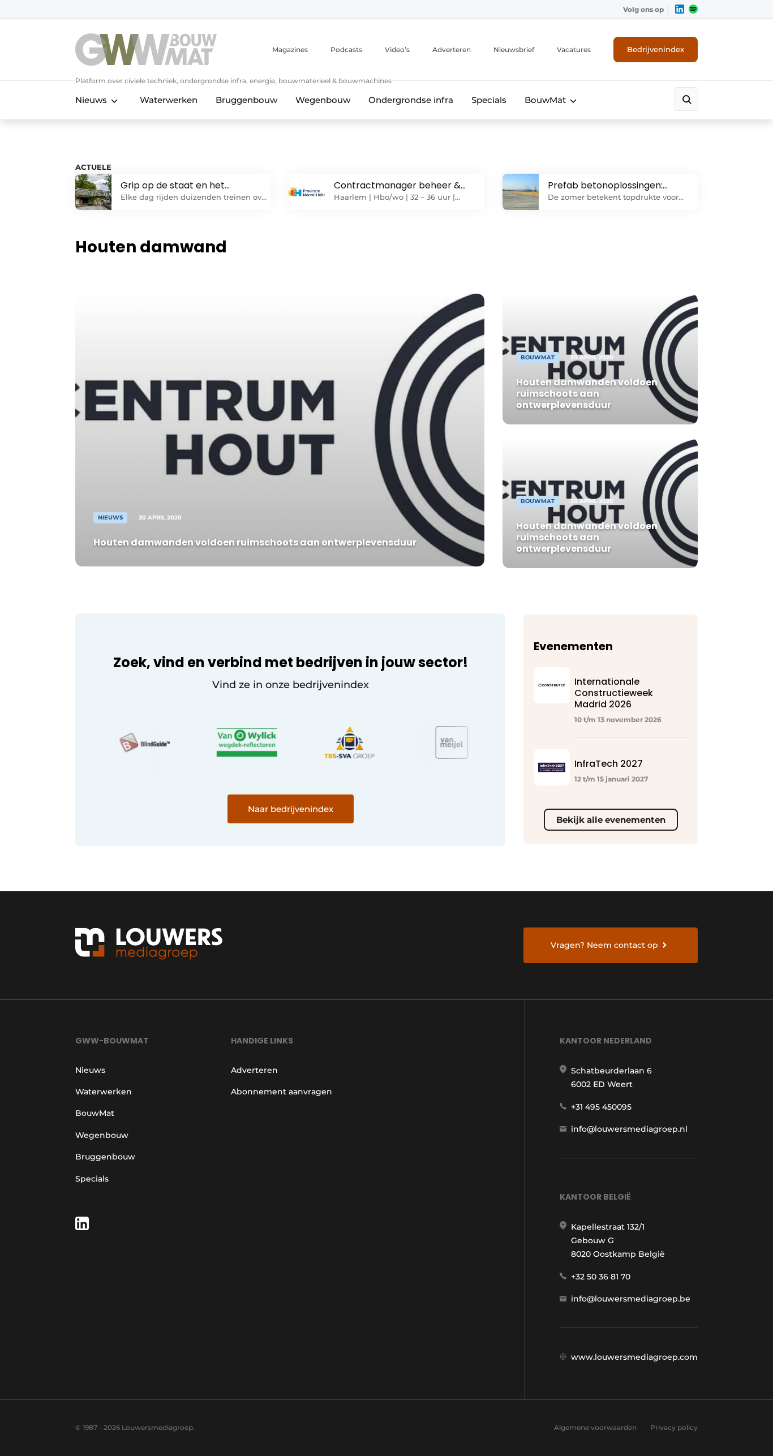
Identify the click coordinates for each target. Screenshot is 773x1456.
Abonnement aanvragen (281, 1091)
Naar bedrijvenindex (290, 809)
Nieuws (91, 100)
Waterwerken (168, 100)
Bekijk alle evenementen (610, 819)
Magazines (290, 49)
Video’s (397, 49)
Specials (488, 100)
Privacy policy (674, 1427)
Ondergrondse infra (410, 100)
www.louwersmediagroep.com (634, 1357)
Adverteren (451, 49)
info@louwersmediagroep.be (630, 1299)
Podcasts (346, 49)
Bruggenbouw (246, 100)
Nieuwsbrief (513, 49)
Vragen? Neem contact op (604, 945)
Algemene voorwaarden (595, 1427)
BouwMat (545, 100)
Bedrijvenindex (655, 49)
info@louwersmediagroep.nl (629, 1129)
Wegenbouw (322, 100)
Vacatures (574, 49)
